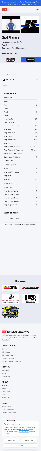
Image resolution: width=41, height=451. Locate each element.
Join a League (7, 370)
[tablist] (20, 59)
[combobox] (20, 80)
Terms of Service (8, 410)
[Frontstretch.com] (30, 287)
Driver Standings (7, 355)
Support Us (5, 397)
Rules (4, 373)
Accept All (29, 440)
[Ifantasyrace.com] (30, 298)
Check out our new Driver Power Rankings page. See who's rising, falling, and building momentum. (20, 3)
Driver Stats (6, 352)
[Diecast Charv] (10, 288)
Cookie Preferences (9, 413)
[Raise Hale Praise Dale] (10, 312)
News (4, 388)
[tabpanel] (20, 51)
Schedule (5, 349)
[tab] (10, 59)
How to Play (6, 376)
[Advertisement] (20, 67)
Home (4, 75)
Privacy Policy (6, 407)
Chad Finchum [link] (14, 75)
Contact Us (6, 394)
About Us (5, 385)
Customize (20, 445)
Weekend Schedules (9, 358)
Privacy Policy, (24, 432)
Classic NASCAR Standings (11, 361)
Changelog (6, 391)
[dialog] (20, 435)
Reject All (11, 440)
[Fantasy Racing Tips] (10, 299)
